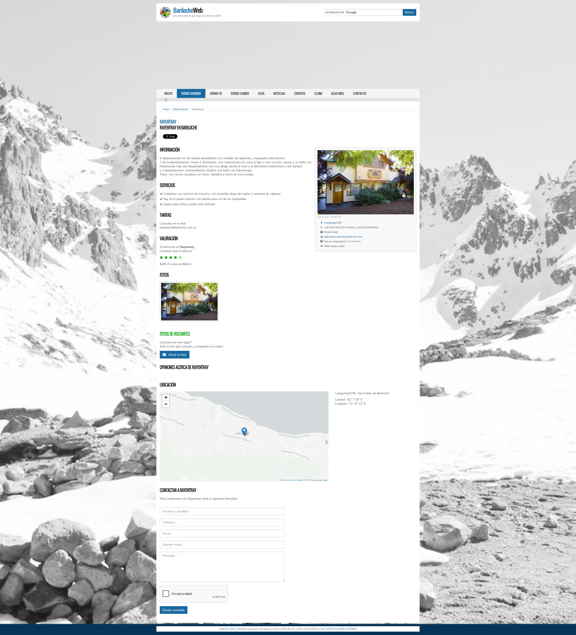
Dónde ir (216, 93)
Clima (318, 93)
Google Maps (322, 480)
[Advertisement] (288, 55)
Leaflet (284, 480)
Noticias (279, 93)
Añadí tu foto (177, 354)
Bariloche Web (227, 629)
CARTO (307, 480)
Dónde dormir (191, 93)
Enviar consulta (173, 610)
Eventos (299, 93)
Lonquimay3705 (333, 222)
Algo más (337, 93)
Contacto (359, 93)
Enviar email (331, 232)
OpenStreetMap (296, 480)
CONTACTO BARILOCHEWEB (341, 629)
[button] (244, 431)
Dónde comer (240, 93)
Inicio (168, 93)
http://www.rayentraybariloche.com (343, 236)
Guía (261, 93)
